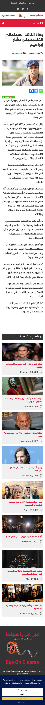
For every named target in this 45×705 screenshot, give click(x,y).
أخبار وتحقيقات (16, 53)
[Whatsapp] (41, 91)
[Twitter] (36, 91)
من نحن (31, 3)
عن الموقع (22, 3)
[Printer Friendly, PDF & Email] (8, 97)
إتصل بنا (14, 3)
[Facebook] (31, 91)
